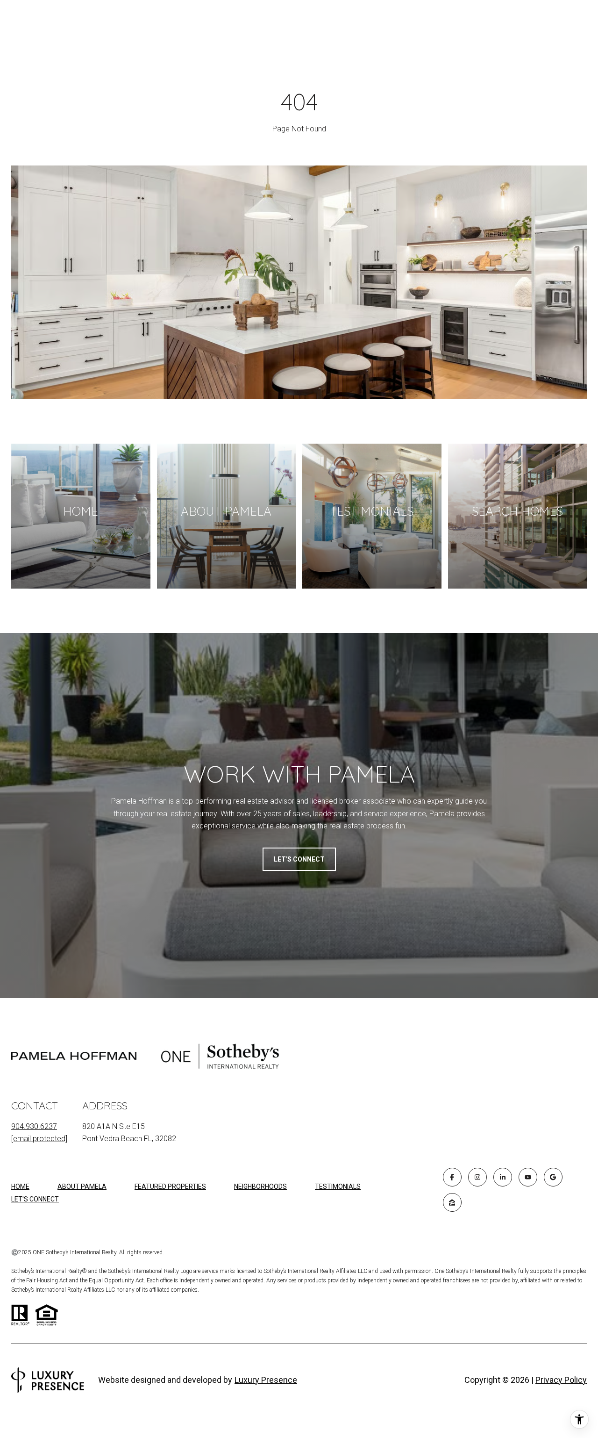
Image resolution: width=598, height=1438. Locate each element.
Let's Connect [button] (299, 859)
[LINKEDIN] (502, 1177)
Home (20, 1186)
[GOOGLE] (553, 1177)
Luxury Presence (266, 1380)
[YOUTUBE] (528, 1177)
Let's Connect (35, 1199)
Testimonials (338, 1186)
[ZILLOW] (452, 1202)
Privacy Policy (561, 1380)
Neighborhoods (260, 1186)
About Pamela (82, 1186)
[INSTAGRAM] (477, 1177)
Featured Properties (170, 1186)
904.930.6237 (34, 1126)
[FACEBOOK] (452, 1177)
